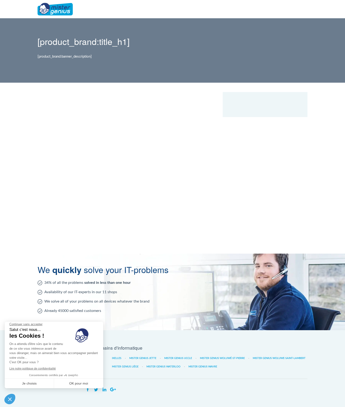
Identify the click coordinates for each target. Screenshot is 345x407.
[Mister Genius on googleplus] (113, 389)
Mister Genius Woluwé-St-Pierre (222, 358)
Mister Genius (55, 9)
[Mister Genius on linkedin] (104, 389)
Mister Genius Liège (125, 366)
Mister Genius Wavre (202, 366)
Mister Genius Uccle (178, 358)
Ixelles (116, 358)
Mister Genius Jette (142, 358)
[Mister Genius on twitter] (96, 389)
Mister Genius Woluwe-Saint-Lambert (279, 358)
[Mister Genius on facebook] (87, 389)
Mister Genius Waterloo (163, 366)
